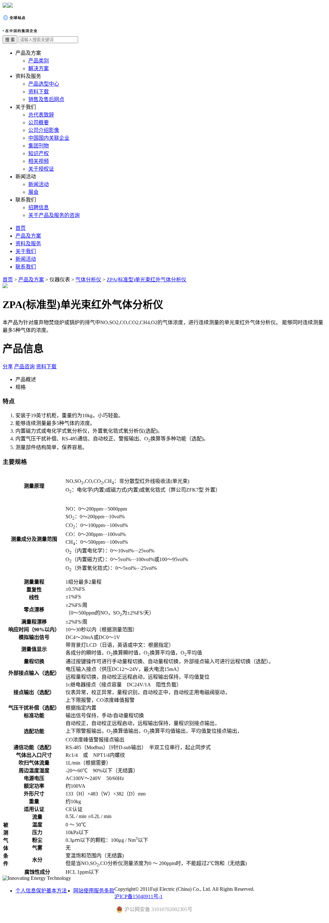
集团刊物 (38, 145)
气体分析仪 (88, 279)
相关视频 (38, 161)
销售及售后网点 (46, 99)
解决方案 (38, 68)
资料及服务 (28, 243)
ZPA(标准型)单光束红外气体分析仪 (146, 279)
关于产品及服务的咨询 (54, 215)
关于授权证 (41, 169)
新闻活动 (38, 184)
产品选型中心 (43, 84)
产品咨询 (24, 366)
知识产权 (38, 153)
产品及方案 (28, 236)
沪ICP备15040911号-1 (138, 896)
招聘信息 (38, 207)
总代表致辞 (41, 115)
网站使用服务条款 (93, 890)
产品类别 (38, 60)
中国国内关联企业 (48, 138)
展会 (33, 192)
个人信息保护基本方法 (41, 890)
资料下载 (38, 91)
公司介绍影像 (43, 130)
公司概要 (38, 122)
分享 (8, 366)
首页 (20, 228)
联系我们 (25, 266)
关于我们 (25, 251)
